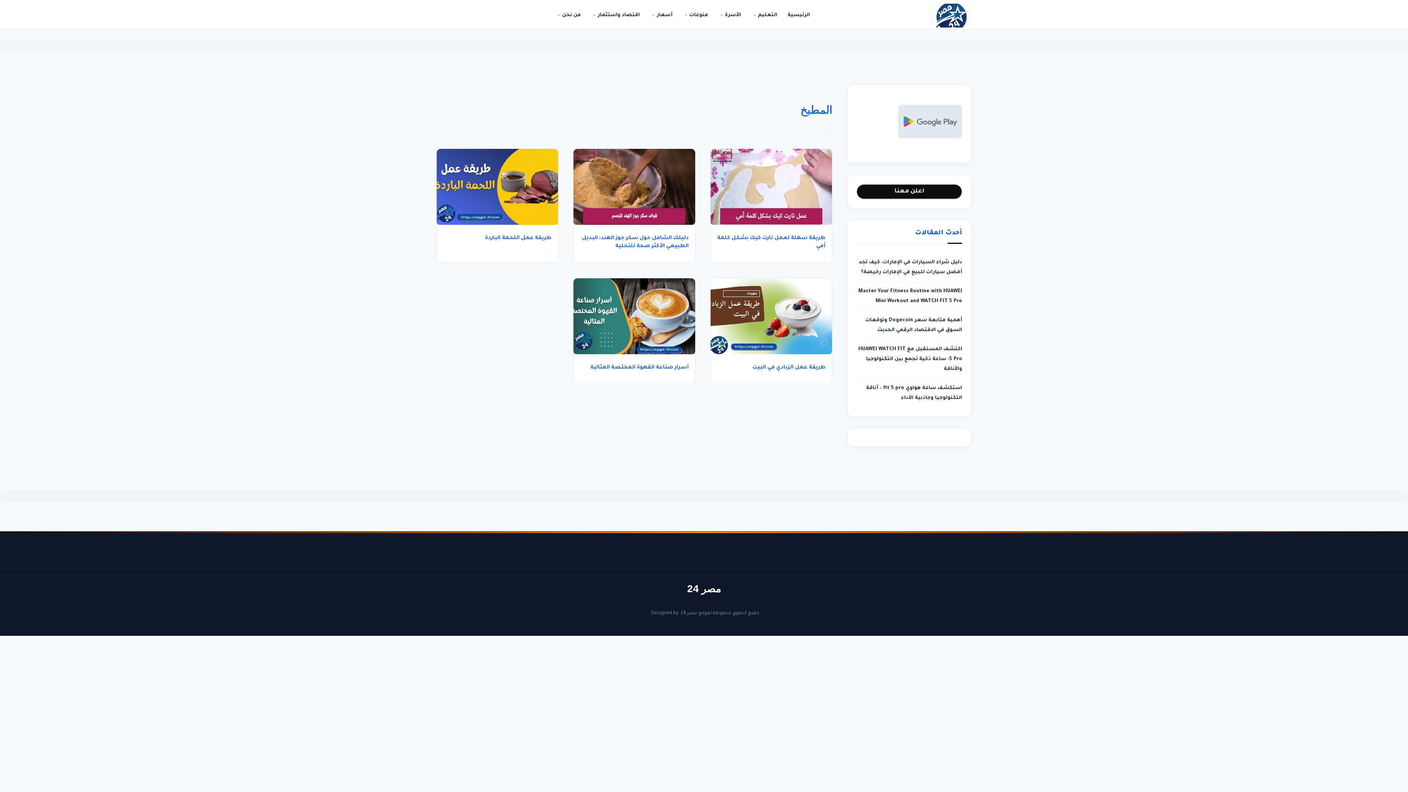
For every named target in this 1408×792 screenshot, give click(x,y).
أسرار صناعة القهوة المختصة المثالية (639, 368)
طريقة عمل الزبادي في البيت (788, 368)
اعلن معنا (909, 191)
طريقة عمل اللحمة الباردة (518, 238)
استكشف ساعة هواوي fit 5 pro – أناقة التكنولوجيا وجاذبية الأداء (914, 393)
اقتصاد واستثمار (618, 15)
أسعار (663, 15)
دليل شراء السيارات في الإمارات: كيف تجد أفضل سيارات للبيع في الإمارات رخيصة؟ (910, 267)
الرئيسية (799, 15)
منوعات (698, 15)
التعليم (766, 15)
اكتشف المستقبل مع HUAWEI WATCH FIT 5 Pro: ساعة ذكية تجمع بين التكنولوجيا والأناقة (910, 359)
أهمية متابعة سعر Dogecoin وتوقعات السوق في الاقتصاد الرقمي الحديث (913, 325)
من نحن (571, 15)
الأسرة (732, 15)
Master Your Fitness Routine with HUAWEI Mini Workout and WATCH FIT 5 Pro (910, 296)
